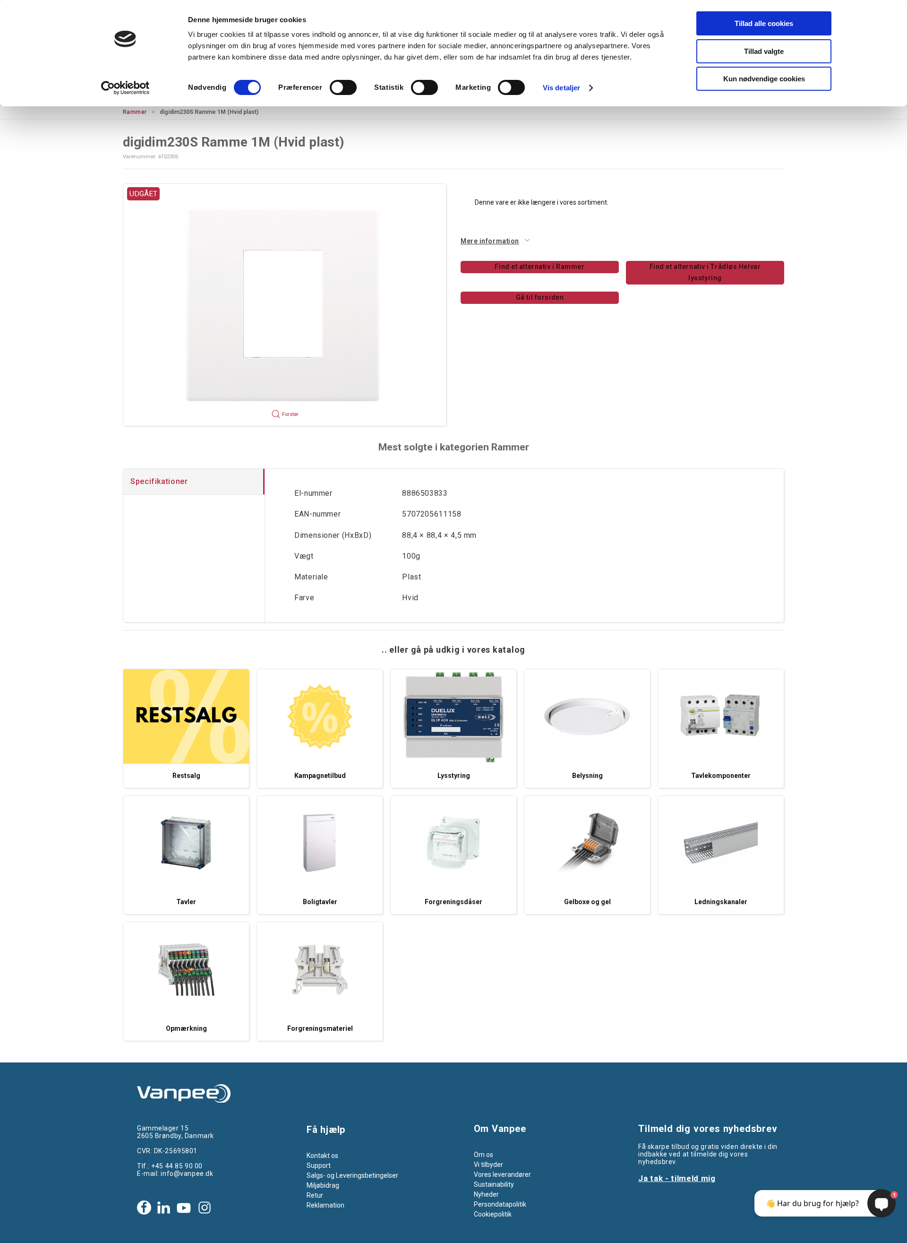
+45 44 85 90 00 (176, 1166)
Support (319, 1165)
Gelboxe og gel (587, 902)
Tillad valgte (764, 51)
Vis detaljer (561, 88)
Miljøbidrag (323, 1185)
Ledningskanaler (720, 902)
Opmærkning (186, 1028)
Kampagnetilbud (320, 775)
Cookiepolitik (493, 1214)
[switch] (343, 87)
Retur (315, 1195)
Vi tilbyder (488, 1164)
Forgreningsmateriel (320, 1028)
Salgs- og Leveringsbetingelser (352, 1175)
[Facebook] (144, 1207)
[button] (284, 304)
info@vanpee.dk (187, 1173)
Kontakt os (322, 1155)
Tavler (186, 902)
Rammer (135, 112)
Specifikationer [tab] (159, 481)
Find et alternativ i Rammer (539, 266)
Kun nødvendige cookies (764, 79)
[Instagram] (204, 1207)
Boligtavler (320, 902)
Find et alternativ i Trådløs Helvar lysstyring (705, 272)
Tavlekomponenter (721, 775)
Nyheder (486, 1194)
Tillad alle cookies (764, 23)
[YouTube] (183, 1207)
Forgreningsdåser (453, 902)
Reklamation (325, 1205)
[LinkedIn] (163, 1207)
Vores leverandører (502, 1174)
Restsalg (186, 775)
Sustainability (494, 1184)
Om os (483, 1154)
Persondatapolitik (500, 1204)
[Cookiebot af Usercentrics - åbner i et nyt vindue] (125, 88)
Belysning (587, 775)
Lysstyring (453, 775)
